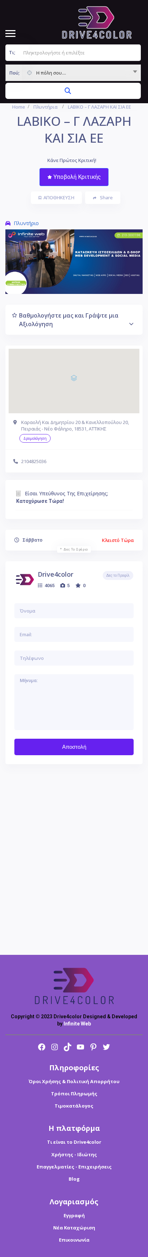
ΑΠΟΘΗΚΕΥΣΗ (58, 197)
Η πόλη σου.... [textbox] (51, 73)
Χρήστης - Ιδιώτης (74, 1154)
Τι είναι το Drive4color (74, 1142)
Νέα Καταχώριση (74, 1227)
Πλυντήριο (26, 223)
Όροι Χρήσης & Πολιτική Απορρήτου (74, 1081)
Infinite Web (77, 1024)
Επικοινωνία (74, 1240)
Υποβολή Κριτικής (77, 176)
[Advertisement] (74, 859)
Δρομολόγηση (35, 438)
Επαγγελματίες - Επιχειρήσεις (74, 1166)
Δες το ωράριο (76, 549)
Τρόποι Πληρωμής (74, 1093)
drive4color (55, 574)
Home (18, 107)
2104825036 (33, 461)
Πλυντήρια (45, 107)
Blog (74, 1179)
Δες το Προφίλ (118, 575)
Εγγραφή (74, 1215)
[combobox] (73, 73)
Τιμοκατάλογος (74, 1106)
